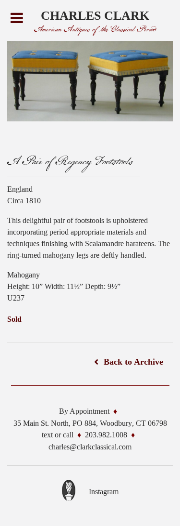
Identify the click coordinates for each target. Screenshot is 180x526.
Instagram (104, 491)
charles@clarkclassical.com (90, 447)
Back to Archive (133, 361)
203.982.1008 (106, 435)
